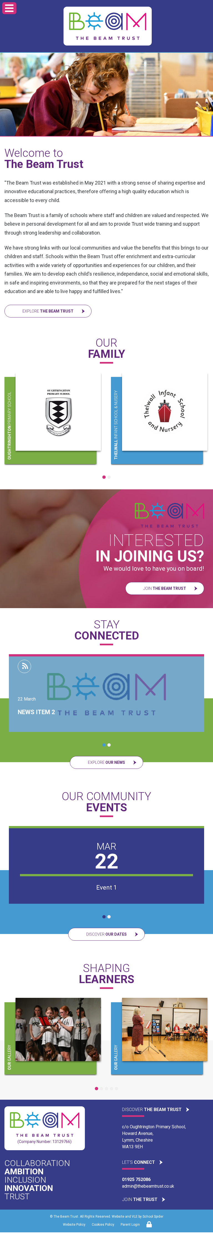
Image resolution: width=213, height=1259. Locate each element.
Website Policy (74, 1225)
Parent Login (130, 1225)
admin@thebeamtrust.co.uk (148, 1186)
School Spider (153, 1216)
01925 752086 (136, 1179)
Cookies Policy (103, 1225)
